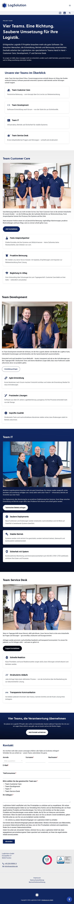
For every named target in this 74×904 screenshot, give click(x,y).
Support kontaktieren (12, 648)
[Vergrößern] (67, 166)
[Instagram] (60, 13)
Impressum (37, 878)
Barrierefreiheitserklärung (37, 882)
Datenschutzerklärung (37, 880)
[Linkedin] (64, 13)
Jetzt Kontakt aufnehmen (37, 732)
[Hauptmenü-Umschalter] (70, 5)
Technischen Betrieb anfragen (15, 507)
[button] (70, 13)
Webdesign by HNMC (47, 900)
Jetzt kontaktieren (11, 229)
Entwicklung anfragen (11, 369)
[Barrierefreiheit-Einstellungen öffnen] (69, 899)
